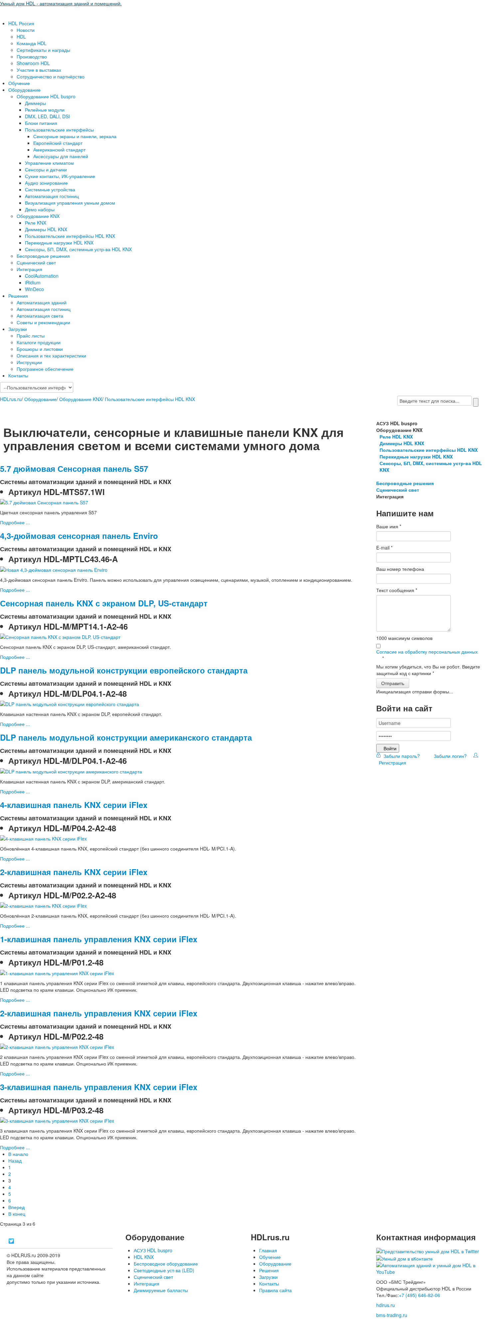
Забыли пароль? (401, 756)
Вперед (16, 1207)
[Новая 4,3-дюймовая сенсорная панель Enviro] (53, 568)
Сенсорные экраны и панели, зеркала (74, 136)
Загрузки (17, 329)
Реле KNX (35, 222)
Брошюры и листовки (40, 349)
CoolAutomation (42, 275)
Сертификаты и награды (43, 50)
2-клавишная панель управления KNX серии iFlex (98, 1013)
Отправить (392, 683)
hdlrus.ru (385, 1305)
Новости (26, 30)
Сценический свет (36, 262)
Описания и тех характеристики (51, 355)
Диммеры (35, 103)
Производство (32, 56)
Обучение (19, 83)
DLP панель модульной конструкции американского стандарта (126, 737)
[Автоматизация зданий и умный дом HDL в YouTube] (432, 1268)
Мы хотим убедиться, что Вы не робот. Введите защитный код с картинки (428, 669)
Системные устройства (50, 189)
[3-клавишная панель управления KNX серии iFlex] (57, 1120)
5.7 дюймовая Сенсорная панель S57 (74, 468)
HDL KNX (144, 1257)
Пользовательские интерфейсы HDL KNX (70, 236)
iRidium (33, 282)
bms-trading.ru (391, 1315)
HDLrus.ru (11, 399)
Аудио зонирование (46, 182)
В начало (18, 1154)
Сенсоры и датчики (46, 169)
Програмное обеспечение (45, 368)
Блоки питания (41, 123)
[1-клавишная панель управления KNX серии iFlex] (57, 972)
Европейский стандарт (57, 143)
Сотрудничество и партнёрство (50, 76)
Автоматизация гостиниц (52, 196)
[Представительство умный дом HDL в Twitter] (427, 1250)
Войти (390, 748)
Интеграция (29, 269)
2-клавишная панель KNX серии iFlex (73, 871)
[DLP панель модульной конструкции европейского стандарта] (69, 703)
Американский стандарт (59, 149)
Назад (15, 1160)
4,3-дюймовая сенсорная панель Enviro (79, 535)
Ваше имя (388, 526)
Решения (18, 295)
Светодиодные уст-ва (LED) (164, 1270)
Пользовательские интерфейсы (59, 129)
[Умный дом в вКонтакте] (404, 1258)
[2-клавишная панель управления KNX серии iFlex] (57, 1046)
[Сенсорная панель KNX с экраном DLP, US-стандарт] (60, 636)
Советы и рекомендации (43, 322)
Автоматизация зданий (42, 302)
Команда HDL (32, 43)
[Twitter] (11, 1241)
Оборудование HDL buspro (46, 96)
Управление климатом (49, 162)
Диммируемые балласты (161, 1290)
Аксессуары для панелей (60, 156)
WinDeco (34, 289)
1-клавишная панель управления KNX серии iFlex (98, 939)
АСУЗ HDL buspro (153, 1250)
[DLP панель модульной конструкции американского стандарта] (71, 770)
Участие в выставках (39, 69)
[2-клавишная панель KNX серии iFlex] (43, 905)
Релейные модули (45, 109)
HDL (21, 36)
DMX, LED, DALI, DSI (47, 116)
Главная (268, 1250)
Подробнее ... (15, 522)
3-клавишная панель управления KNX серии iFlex (98, 1086)
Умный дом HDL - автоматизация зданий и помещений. (61, 3)
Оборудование (24, 89)
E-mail (384, 547)
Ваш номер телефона (400, 568)
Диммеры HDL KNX (46, 229)
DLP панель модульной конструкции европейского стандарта (123, 670)
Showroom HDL (33, 63)
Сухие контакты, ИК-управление (60, 176)
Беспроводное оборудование (166, 1263)
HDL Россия (21, 23)
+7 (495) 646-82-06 (419, 1295)
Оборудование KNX (38, 216)
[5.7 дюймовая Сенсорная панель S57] (44, 501)
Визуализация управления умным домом (70, 202)
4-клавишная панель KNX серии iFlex (73, 804)
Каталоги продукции (39, 342)
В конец (16, 1213)
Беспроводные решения (43, 256)
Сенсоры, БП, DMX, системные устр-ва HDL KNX (78, 249)
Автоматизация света (40, 315)
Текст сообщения (396, 590)
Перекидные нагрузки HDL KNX (59, 242)
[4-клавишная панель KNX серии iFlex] (43, 838)
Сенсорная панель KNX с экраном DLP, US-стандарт (104, 603)
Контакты (18, 375)
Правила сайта (275, 1290)
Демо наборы (40, 209)
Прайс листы (31, 335)
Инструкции (29, 362)
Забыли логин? (449, 756)
